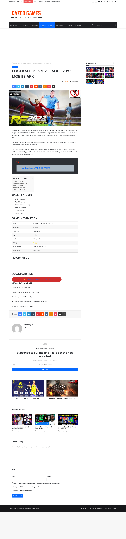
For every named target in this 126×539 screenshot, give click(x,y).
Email (14, 476)
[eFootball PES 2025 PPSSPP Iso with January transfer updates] (99, 75)
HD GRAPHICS (18, 185)
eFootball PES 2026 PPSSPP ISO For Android (46, 1)
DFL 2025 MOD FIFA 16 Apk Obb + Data (43, 428)
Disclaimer (108, 508)
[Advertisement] (63, 43)
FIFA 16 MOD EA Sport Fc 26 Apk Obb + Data (21, 428)
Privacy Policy (100, 508)
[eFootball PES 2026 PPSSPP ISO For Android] (109, 70)
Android (43, 25)
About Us (93, 508)
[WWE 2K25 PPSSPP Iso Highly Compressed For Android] (90, 75)
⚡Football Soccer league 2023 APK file (37, 279)
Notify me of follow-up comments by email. (26, 487)
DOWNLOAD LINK (19, 187)
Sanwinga (28, 325)
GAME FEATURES (19, 181)
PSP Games (34, 25)
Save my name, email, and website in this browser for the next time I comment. (36, 483)
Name (14, 469)
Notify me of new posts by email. (23, 490)
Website (48, 476)
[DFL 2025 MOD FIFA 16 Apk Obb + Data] (45, 419)
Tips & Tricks (24, 25)
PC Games (69, 25)
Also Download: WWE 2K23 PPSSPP (35, 168)
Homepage (13, 25)
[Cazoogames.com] (26, 13)
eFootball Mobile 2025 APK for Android (67, 428)
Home (15, 63)
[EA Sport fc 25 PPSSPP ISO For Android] (109, 75)
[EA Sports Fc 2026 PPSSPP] (90, 70)
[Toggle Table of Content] (30, 178)
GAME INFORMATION (20, 183)
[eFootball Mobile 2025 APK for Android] (68, 419)
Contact (114, 508)
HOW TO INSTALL (19, 189)
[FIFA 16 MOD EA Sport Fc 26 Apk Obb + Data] (22, 419)
